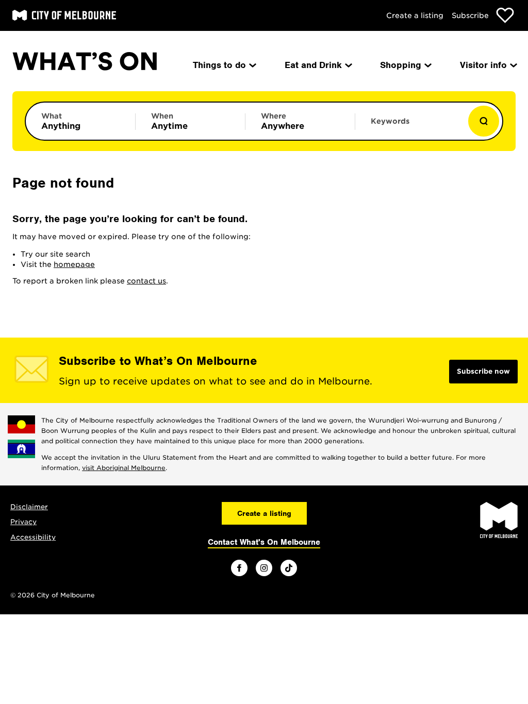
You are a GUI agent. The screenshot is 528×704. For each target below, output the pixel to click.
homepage (74, 264)
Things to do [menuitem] (219, 65)
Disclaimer (29, 507)
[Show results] (483, 121)
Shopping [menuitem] (400, 65)
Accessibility (33, 537)
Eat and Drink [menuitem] (313, 65)
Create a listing (414, 15)
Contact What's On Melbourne (264, 542)
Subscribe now (483, 371)
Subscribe (470, 15)
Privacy (23, 522)
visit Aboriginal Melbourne (124, 468)
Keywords (390, 121)
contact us (146, 281)
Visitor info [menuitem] (483, 65)
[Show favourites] (505, 15)
